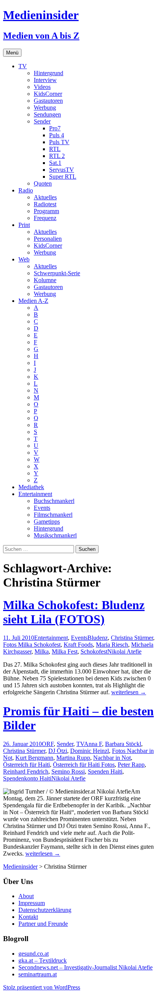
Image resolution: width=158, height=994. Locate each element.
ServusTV (61, 169)
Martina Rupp (73, 757)
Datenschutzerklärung (44, 910)
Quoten (43, 183)
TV (22, 66)
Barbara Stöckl (123, 744)
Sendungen (47, 114)
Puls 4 (56, 135)
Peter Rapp (131, 764)
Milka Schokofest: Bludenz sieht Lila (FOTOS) (74, 612)
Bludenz (97, 637)
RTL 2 (57, 156)
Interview (45, 80)
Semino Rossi (68, 771)
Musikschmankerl (55, 535)
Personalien (48, 238)
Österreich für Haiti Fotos (84, 764)
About (26, 896)
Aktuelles (45, 197)
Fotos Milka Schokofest (32, 644)
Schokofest (94, 651)
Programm (46, 211)
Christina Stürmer (132, 637)
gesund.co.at (33, 953)
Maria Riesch (112, 644)
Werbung (45, 107)
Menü (12, 53)
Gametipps (47, 521)
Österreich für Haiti (26, 764)
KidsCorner (48, 93)
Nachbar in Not (112, 757)
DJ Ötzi (57, 751)
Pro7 (55, 128)
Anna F (93, 744)
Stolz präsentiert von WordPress (41, 987)
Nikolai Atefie (124, 651)
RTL (55, 149)
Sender (42, 121)
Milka (42, 651)
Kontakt (28, 916)
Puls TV (59, 142)
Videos (42, 87)
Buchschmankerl (54, 501)
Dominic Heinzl (89, 751)
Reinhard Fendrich (25, 771)
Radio (25, 190)
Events (42, 507)
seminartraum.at (37, 974)
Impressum (31, 903)
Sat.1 (55, 162)
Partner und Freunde (43, 923)
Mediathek (31, 487)
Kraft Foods (78, 644)
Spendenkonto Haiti (27, 778)
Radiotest (45, 204)
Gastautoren (48, 100)
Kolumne (45, 280)
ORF (48, 744)
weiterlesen (128, 692)
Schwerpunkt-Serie (57, 273)
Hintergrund (48, 73)
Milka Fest (64, 651)
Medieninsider (20, 866)
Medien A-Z (33, 300)
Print (24, 225)
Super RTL (62, 176)
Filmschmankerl (53, 514)
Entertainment (35, 494)
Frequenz (45, 218)
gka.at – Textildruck (42, 960)
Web (24, 259)
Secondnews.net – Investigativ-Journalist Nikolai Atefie (85, 967)
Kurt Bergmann (34, 757)
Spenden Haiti (105, 771)
